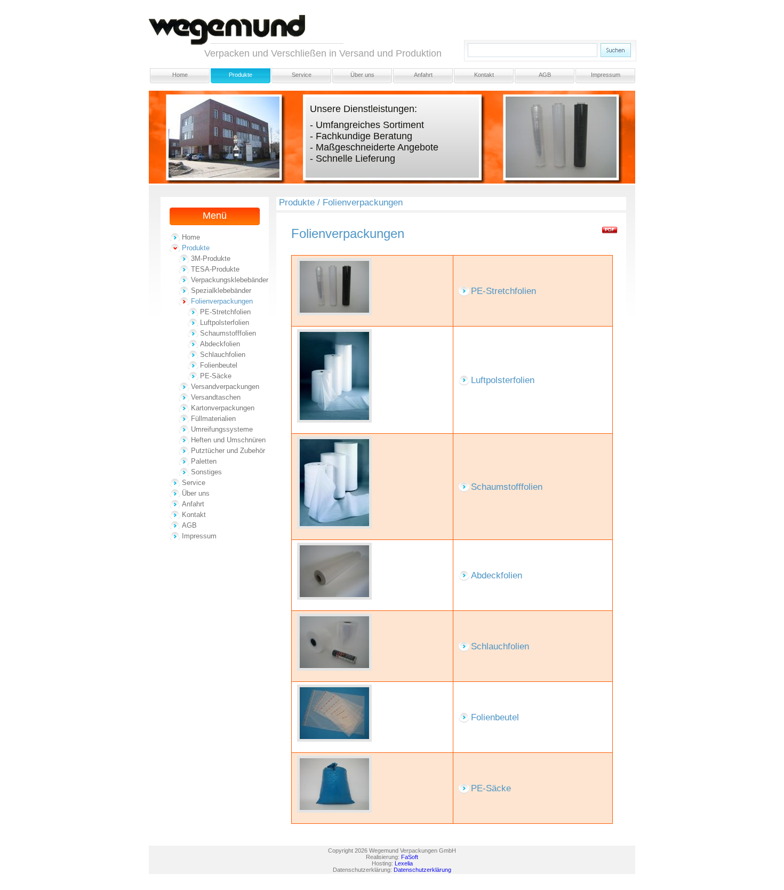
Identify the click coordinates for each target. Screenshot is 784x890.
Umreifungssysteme (222, 429)
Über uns (362, 74)
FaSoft (409, 857)
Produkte (240, 74)
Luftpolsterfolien (224, 323)
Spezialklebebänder (221, 291)
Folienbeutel (218, 365)
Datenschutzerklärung (422, 870)
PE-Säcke (215, 376)
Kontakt (484, 74)
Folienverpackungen (222, 301)
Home (180, 74)
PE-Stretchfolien (225, 312)
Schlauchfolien (222, 355)
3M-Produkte (210, 259)
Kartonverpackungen (222, 408)
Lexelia (404, 863)
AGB (545, 74)
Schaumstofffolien (228, 333)
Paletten (204, 461)
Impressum (605, 74)
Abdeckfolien (220, 344)
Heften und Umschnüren (228, 440)
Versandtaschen (216, 397)
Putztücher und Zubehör (228, 451)
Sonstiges (206, 472)
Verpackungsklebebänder (229, 280)
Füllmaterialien (213, 419)
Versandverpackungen (225, 387)
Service (301, 74)
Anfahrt (423, 74)
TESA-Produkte (215, 269)
